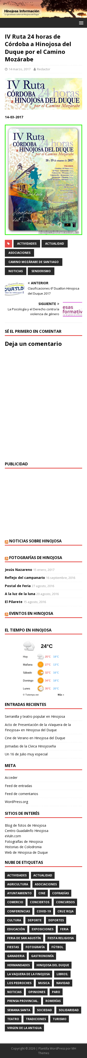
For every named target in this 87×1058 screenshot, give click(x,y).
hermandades (18, 965)
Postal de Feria (18, 585)
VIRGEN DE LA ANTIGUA (24, 1028)
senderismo (41, 271)
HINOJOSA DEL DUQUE (52, 965)
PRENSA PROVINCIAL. (23, 1001)
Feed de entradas (18, 785)
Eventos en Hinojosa (31, 613)
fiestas (13, 947)
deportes (56, 920)
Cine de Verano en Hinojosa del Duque (35, 738)
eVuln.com (13, 836)
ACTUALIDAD (54, 243)
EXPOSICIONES (42, 929)
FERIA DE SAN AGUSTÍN (24, 938)
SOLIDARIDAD (69, 1010)
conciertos (39, 902)
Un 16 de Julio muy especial (26, 754)
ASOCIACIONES (19, 253)
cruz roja (65, 911)
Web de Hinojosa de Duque (26, 852)
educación (16, 929)
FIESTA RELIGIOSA (61, 938)
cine (41, 893)
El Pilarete (13, 601)
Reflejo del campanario (25, 577)
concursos (65, 902)
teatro (13, 1019)
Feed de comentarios (21, 793)
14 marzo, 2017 (19, 69)
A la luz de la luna (20, 593)
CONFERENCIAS (18, 911)
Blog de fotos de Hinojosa (25, 825)
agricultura (17, 884)
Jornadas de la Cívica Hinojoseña (30, 746)
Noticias (15, 271)
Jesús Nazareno (18, 569)
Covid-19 (44, 911)
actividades (26, 243)
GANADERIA (15, 956)
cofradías (60, 893)
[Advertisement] (43, 503)
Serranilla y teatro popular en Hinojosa (35, 716)
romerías (53, 1001)
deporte (35, 920)
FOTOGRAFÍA (35, 947)
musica (44, 983)
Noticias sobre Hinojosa (35, 541)
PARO (56, 992)
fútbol (57, 947)
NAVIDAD (63, 983)
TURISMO (59, 1019)
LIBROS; (62, 974)
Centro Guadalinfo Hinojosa (26, 830)
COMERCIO (15, 902)
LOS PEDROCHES (19, 983)
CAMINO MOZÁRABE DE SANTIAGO (33, 262)
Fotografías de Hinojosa (35, 557)
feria (64, 929)
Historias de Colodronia (23, 847)
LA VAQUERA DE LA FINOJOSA (28, 974)
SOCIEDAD (44, 1010)
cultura (14, 920)
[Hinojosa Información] (43, 15)
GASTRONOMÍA (42, 956)
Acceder (11, 777)
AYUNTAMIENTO (19, 893)
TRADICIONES (36, 1019)
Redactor (43, 69)
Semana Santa (18, 1010)
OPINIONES (36, 992)
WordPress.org (16, 801)
